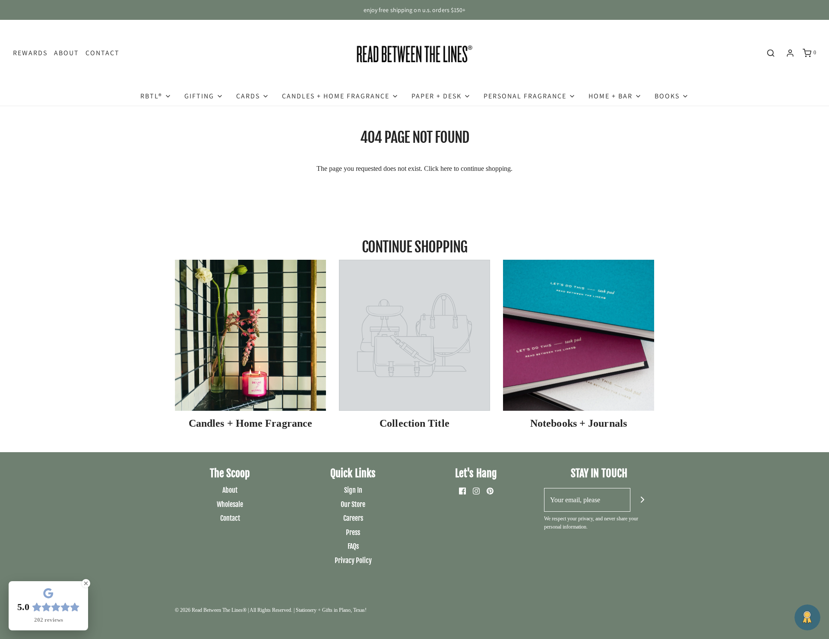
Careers (353, 518)
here (446, 168)
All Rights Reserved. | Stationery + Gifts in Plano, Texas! (308, 610)
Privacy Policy (353, 560)
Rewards (30, 52)
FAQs (353, 546)
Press (353, 532)
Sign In (353, 490)
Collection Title (414, 423)
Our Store (353, 504)
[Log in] (790, 53)
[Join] (642, 500)
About (66, 52)
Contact (102, 52)
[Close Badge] (86, 583)
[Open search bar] (770, 53)
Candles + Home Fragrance (250, 423)
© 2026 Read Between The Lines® (211, 610)
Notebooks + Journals (578, 423)
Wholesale (230, 504)
